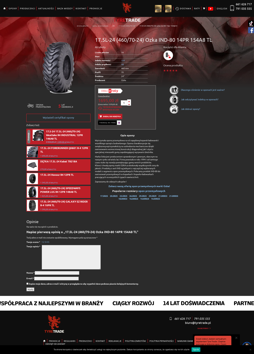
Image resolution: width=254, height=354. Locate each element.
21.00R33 (162, 196)
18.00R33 (122, 198)
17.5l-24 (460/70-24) (127, 26)
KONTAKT (81, 8)
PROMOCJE (96, 8)
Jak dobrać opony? (190, 108)
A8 (122, 64)
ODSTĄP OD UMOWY (55, 344)
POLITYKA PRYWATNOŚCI (161, 341)
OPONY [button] (13, 8)
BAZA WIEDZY (65, 8)
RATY (197, 8)
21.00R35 (173, 196)
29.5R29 (152, 196)
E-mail (30, 278)
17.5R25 (104, 196)
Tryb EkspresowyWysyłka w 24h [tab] (112, 108)
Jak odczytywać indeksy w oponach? (199, 99)
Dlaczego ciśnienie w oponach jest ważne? (202, 89)
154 (123, 60)
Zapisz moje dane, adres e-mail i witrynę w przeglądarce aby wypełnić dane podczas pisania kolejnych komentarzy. (83, 283)
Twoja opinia (33, 246)
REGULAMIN (69, 341)
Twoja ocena (33, 242)
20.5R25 (114, 196)
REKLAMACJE (115, 341)
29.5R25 (143, 196)
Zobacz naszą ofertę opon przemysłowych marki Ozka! (139, 186)
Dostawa (185, 8)
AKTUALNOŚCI (46, 8)
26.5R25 (133, 196)
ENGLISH (222, 8)
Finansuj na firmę (108, 123)
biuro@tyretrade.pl (198, 322)
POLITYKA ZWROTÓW (135, 341)
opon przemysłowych (152, 191)
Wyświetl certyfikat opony (58, 117)
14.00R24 (144, 198)
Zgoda (196, 349)
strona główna (82, 26)
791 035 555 (244, 8)
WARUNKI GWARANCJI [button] (188, 341)
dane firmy (203, 328)
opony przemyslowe (100, 26)
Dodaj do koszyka (112, 116)
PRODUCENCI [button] (27, 8)
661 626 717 (244, 4)
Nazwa (30, 272)
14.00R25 (155, 198)
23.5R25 (123, 196)
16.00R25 (133, 198)
